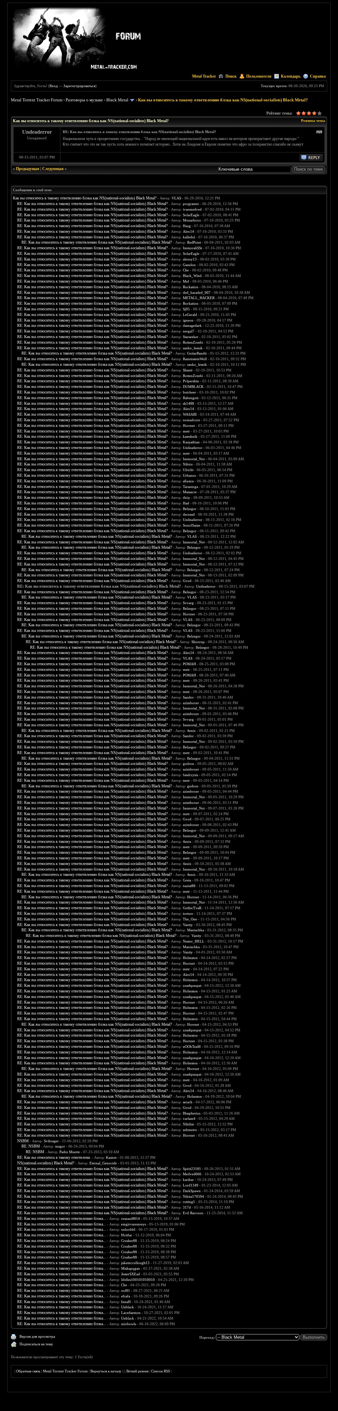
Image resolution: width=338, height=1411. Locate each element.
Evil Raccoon (193, 1213)
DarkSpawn (192, 1191)
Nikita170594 (193, 1196)
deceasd (189, 514)
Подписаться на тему (36, 1344)
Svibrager (51, 1141)
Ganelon (189, 265)
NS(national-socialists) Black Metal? (45, 1163)
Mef (186, 281)
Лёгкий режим (137, 1371)
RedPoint (194, 242)
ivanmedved (192, 209)
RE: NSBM (30, 1146)
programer (191, 204)
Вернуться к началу (105, 1371)
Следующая (53, 168)
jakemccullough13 (135, 1263)
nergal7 (188, 331)
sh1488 (188, 403)
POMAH (189, 664)
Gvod (187, 581)
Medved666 (192, 1174)
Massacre (190, 492)
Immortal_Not (194, 459)
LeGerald (190, 315)
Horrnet (189, 426)
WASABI (190, 414)
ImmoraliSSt (192, 248)
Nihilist (188, 1124)
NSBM (23, 1141)
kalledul (189, 237)
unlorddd (128, 1229)
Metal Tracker (204, 76)
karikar (188, 1180)
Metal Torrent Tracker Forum (36, 99)
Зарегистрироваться (79, 86)
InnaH (126, 1302)
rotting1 (189, 1202)
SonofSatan (191, 525)
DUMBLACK (193, 387)
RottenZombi (193, 342)
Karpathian (191, 442)
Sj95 (186, 309)
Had (186, 503)
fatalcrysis (190, 775)
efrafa (125, 1296)
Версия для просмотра (37, 1336)
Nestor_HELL (193, 941)
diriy (186, 497)
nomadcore (191, 420)
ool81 (125, 1290)
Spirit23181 (192, 1169)
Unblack (127, 1307)
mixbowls (128, 1324)
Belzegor (189, 509)
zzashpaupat (192, 985)
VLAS (176, 198)
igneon (188, 320)
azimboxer (191, 703)
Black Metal (117, 99)
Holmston (190, 958)
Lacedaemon (131, 1313)
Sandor (188, 697)
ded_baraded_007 (197, 292)
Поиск (231, 76)
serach (187, 1102)
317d (187, 1207)
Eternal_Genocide (103, 1163)
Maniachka (195, 930)
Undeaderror (192, 448)
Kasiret (111, 1157)
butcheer (189, 392)
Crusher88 (129, 1241)
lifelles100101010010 (138, 1280)
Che (186, 270)
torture (188, 913)
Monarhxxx (192, 220)
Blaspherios (191, 1113)
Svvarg (188, 603)
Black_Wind (192, 276)
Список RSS (160, 1371)
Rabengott (190, 398)
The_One (190, 919)
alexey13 (190, 259)
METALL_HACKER (199, 298)
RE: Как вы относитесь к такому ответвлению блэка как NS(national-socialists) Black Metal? (92, 203)
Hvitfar (126, 1235)
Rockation (190, 287)
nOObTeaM (192, 1047)
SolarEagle (191, 215)
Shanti (187, 370)
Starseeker (190, 337)
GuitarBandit (197, 353)
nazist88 (189, 886)
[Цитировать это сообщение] (311, 159)
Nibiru (188, 464)
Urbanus (189, 475)
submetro (190, 1130)
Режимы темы (313, 120)
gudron (188, 764)
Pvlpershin (191, 381)
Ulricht (188, 470)
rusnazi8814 (130, 1219)
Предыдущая (27, 168)
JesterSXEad (130, 1274)
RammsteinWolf (195, 359)
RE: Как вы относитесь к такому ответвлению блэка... (61, 1218)
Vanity (188, 925)
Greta (187, 880)
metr (186, 431)
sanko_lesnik (193, 348)
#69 (319, 132)
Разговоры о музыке (84, 99)
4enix (191, 731)
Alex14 (188, 231)
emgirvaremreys (133, 1224)
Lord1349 (190, 1185)
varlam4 (189, 1118)
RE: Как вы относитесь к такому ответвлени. (54, 1157)
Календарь (290, 76)
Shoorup (198, 642)
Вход (54, 86)
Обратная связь (28, 1371)
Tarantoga (190, 487)
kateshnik (190, 436)
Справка (318, 76)
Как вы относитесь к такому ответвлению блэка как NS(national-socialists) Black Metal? (84, 198)
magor (60, 1146)
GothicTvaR (192, 908)
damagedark (192, 325)
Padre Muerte (69, 1152)
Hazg (187, 226)
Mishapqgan (130, 1268)
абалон (188, 481)
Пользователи (258, 76)
